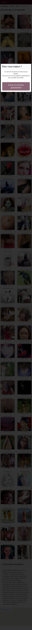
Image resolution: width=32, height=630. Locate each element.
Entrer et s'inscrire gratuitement (16, 86)
